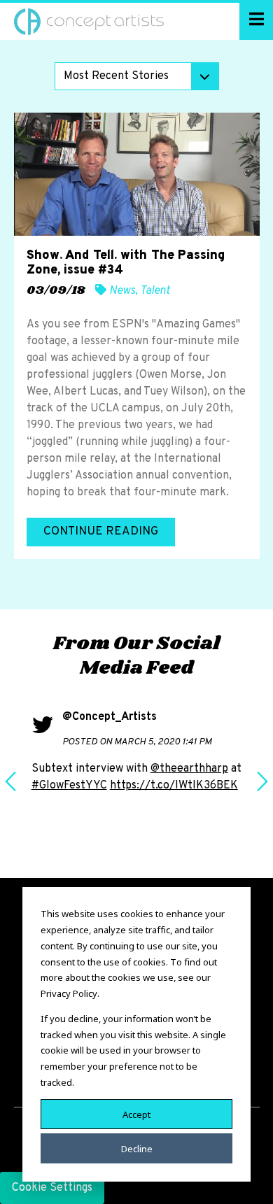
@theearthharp (189, 769)
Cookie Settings (52, 1188)
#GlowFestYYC (69, 786)
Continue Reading (100, 531)
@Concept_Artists (109, 717)
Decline (137, 1148)
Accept (136, 1113)
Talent (155, 291)
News (122, 291)
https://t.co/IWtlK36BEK (174, 786)
